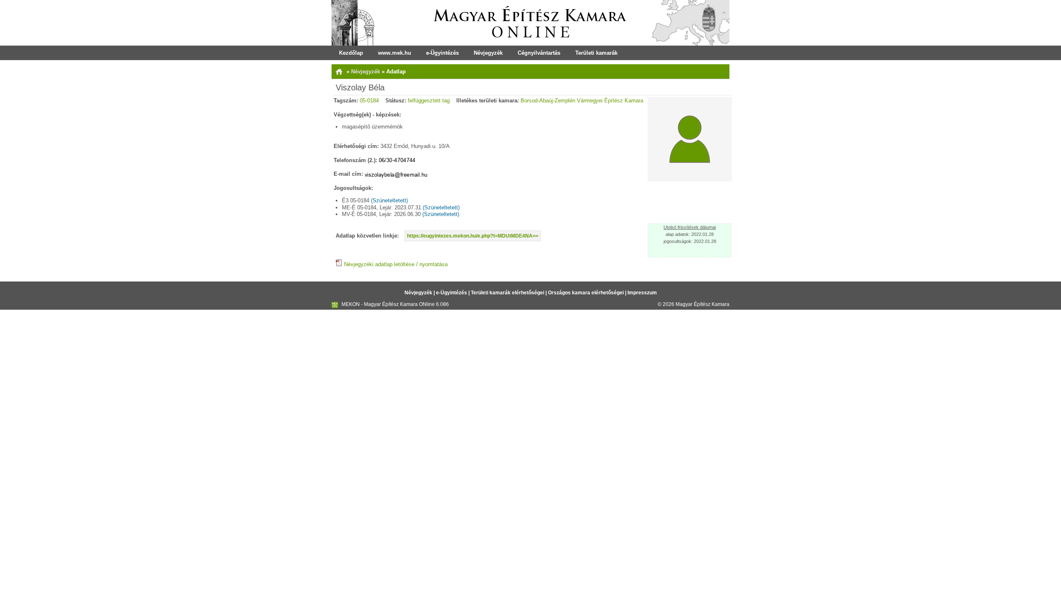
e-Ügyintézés (442, 53)
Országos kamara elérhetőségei (586, 293)
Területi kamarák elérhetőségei (507, 293)
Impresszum (642, 293)
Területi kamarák (596, 53)
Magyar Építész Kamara (702, 304)
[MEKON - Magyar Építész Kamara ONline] (530, 23)
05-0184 (369, 100)
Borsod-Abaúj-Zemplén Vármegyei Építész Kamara (582, 100)
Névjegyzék (488, 53)
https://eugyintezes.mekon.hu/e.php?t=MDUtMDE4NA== (472, 236)
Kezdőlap (351, 53)
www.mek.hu (394, 53)
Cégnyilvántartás (539, 53)
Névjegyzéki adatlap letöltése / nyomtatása (395, 264)
